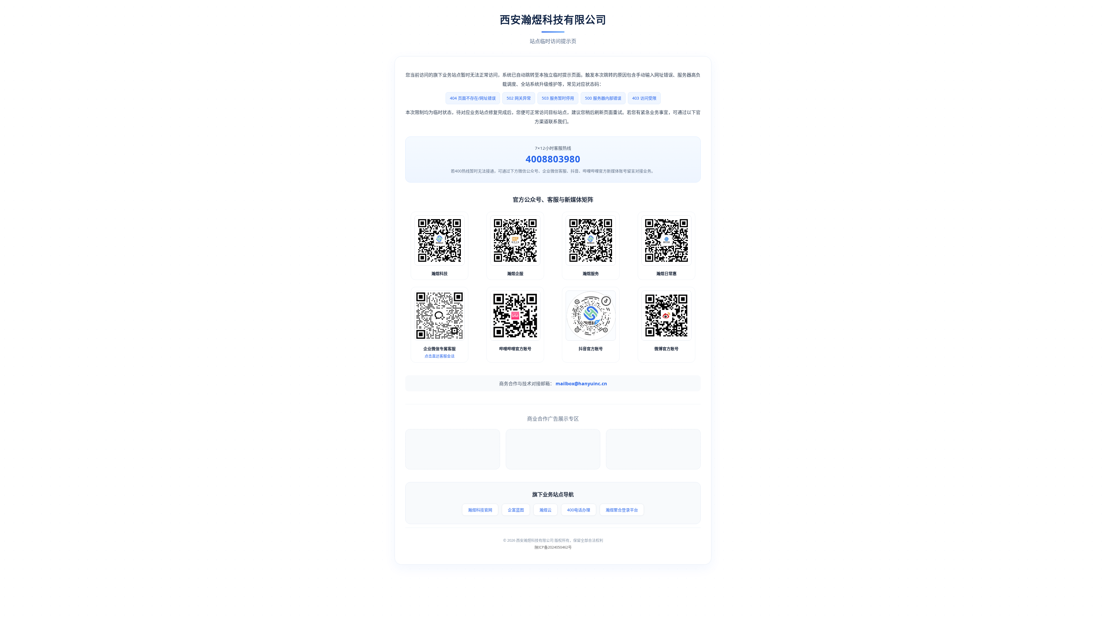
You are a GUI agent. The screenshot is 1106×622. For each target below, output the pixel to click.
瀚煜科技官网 (480, 510)
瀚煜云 (545, 510)
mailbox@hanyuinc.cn (581, 383)
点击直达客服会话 (439, 356)
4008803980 (553, 159)
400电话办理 (578, 510)
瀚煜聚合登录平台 (622, 510)
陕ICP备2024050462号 (553, 547)
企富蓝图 (516, 510)
